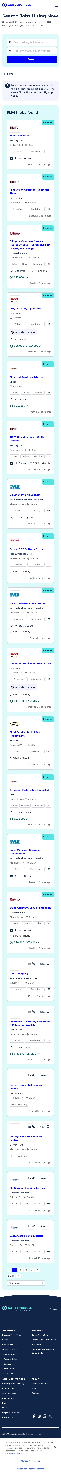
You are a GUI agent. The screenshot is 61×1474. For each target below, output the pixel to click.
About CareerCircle (40, 1383)
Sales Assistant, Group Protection (30, 907)
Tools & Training (9, 1354)
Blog (4, 1403)
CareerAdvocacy (9, 1393)
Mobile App (8, 1374)
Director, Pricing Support (25, 495)
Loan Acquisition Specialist (26, 1236)
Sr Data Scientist (20, 135)
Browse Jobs (7, 1345)
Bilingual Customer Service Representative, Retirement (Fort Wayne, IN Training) (30, 245)
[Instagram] (39, 1416)
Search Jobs (7, 1340)
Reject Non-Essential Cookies (30, 1469)
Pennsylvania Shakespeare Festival (26, 1087)
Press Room (7, 1417)
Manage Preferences (30, 1461)
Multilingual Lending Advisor (27, 1188)
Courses (7, 1364)
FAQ (34, 1388)
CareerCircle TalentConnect (44, 1340)
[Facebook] (34, 1416)
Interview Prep (10, 1369)
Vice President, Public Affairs (27, 603)
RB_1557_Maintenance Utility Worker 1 (27, 439)
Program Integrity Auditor (26, 308)
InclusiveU (36, 1345)
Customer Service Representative (30, 663)
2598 (11, 1275)
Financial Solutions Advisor (26, 377)
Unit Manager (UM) (21, 973)
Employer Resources (11, 1413)
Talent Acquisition (40, 1335)
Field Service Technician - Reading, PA (26, 734)
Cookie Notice (15, 1453)
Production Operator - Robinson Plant (29, 191)
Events (5, 1408)
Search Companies (10, 1349)
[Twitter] (50, 1416)
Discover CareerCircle (11, 1335)
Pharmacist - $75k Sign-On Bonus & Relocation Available (30, 1023)
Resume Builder (11, 1359)
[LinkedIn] (45, 1416)
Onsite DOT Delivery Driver (26, 549)
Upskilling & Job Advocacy (13, 1383)
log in (31, 85)
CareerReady (8, 1388)
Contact (53, 1309)
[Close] (55, 1447)
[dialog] (30, 1456)
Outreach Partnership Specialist (29, 790)
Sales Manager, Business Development (25, 852)
